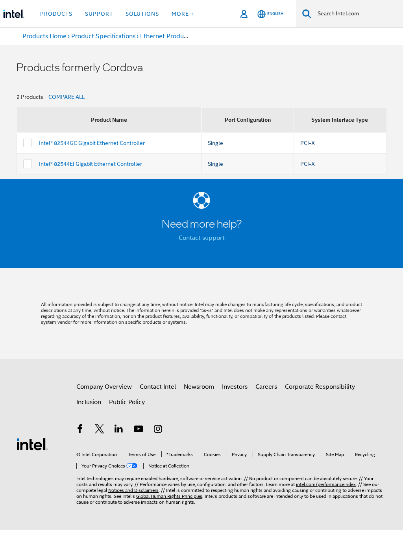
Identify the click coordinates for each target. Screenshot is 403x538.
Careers (266, 387)
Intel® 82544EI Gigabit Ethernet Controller (90, 163)
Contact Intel (158, 387)
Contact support (202, 238)
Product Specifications (103, 36)
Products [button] (56, 13)
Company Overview (104, 387)
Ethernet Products (166, 36)
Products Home (44, 36)
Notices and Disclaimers (133, 490)
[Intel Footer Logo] (32, 444)
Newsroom (199, 387)
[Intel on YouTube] (138, 430)
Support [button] (99, 13)
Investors (235, 387)
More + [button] (183, 13)
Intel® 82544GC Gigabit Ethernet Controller (92, 143)
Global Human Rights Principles (169, 496)
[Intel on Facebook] (80, 430)
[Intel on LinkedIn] (119, 430)
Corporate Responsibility (320, 387)
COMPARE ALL (66, 96)
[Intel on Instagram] (158, 430)
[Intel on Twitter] (99, 430)
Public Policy (127, 402)
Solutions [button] (142, 13)
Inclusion (88, 402)
